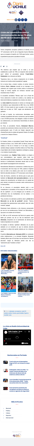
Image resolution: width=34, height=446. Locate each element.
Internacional (17, 63)
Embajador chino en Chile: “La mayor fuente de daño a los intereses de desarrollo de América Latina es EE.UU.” (18, 372)
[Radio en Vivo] (16, 19)
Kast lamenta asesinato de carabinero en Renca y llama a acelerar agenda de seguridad (19, 389)
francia (14, 313)
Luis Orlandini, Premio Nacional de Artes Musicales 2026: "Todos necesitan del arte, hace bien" (20, 381)
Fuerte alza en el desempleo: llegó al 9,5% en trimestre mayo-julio (19, 363)
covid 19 (24, 311)
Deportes (8, 415)
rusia (10, 315)
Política (8, 410)
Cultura (8, 413)
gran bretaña (20, 313)
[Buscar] (22, 19)
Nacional (8, 408)
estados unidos (8, 313)
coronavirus (18, 311)
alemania (11, 311)
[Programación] (19, 19)
